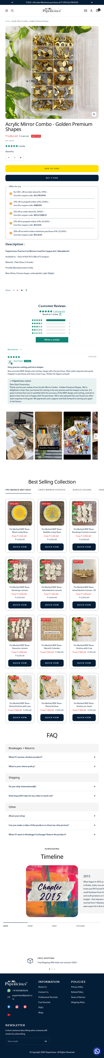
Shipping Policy (78, 1002)
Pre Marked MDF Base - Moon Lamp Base (19, 530)
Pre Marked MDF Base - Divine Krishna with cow (20, 705)
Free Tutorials (44, 1002)
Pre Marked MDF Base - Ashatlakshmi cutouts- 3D (84, 588)
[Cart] (97, 10)
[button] (11, 146)
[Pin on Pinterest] (17, 290)
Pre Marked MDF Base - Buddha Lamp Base (52, 530)
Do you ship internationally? (22, 786)
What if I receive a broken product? (25, 757)
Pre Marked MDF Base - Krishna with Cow (84, 647)
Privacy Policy (77, 987)
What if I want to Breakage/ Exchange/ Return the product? (37, 834)
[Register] (45, 1041)
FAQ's (40, 1007)
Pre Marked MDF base (18, 490)
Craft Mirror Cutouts (51, 490)
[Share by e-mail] (26, 290)
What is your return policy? (22, 766)
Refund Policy (77, 992)
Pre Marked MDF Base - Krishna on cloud (84, 705)
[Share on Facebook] (13, 290)
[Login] (91, 10)
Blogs (40, 1012)
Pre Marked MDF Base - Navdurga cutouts (19, 588)
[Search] (12, 10)
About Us (42, 987)
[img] (14, 357)
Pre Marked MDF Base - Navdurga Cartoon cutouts (84, 530)
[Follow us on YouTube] (8, 1014)
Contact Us (43, 992)
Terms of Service (78, 997)
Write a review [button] (52, 339)
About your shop (17, 816)
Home (7, 21)
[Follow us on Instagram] (17, 1006)
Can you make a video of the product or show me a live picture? (39, 825)
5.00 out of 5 (59, 311)
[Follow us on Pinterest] (25, 1006)
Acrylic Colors (82, 490)
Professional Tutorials (48, 997)
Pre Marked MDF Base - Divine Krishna (52, 705)
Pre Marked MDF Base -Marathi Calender (52, 647)
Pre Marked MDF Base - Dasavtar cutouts (19, 647)
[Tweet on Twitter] (22, 290)
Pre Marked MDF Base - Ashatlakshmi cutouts (52, 588)
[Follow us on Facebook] (8, 1006)
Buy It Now (52, 178)
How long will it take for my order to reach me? (31, 796)
